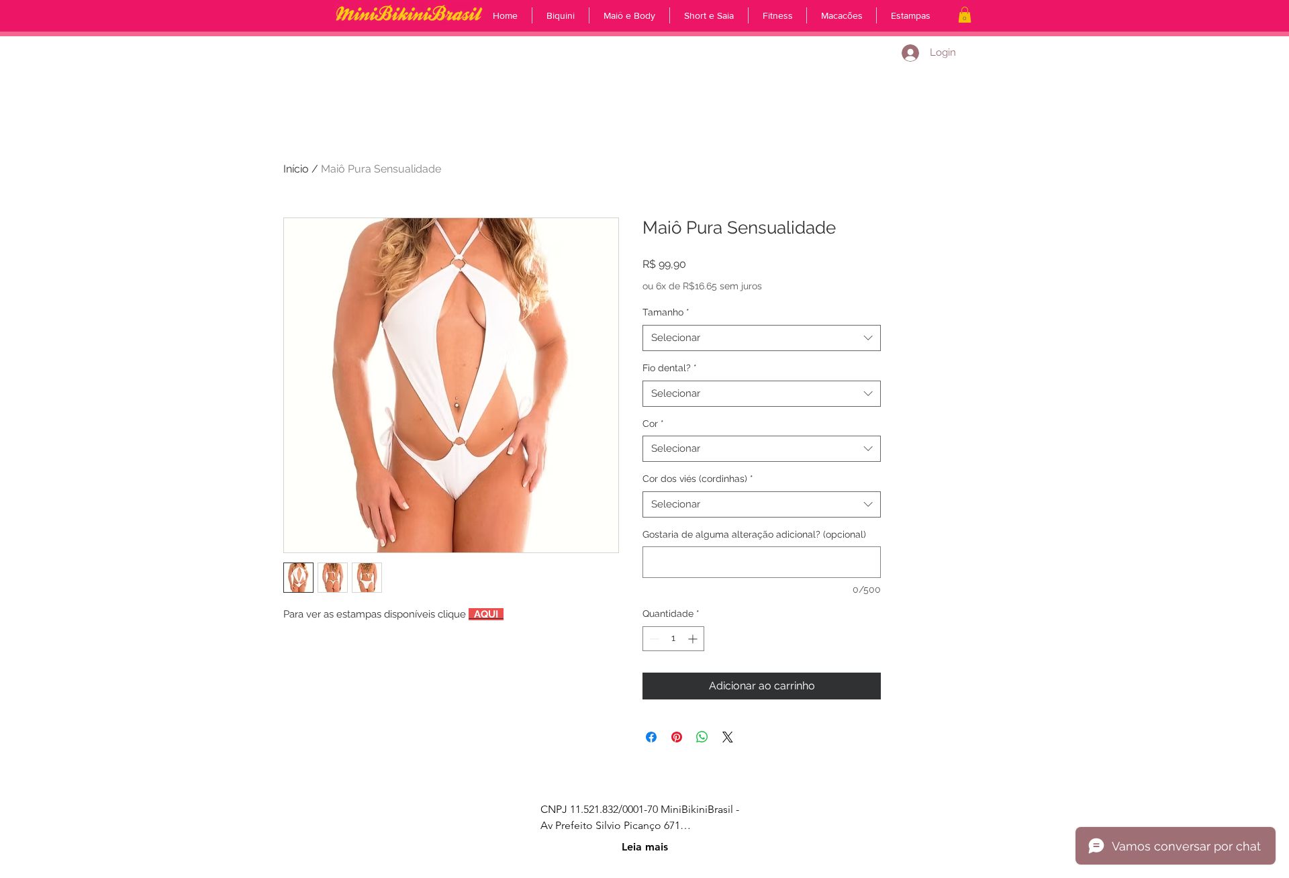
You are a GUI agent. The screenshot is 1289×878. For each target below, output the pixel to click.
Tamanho (665, 312)
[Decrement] (652, 638)
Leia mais (645, 846)
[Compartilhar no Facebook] (651, 737)
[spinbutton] (673, 638)
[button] (964, 15)
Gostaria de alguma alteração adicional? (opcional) (754, 534)
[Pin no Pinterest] (677, 737)
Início (296, 168)
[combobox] (761, 338)
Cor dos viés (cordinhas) (697, 478)
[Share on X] (728, 737)
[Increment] (693, 638)
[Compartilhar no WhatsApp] (702, 737)
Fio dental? (669, 367)
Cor (653, 423)
